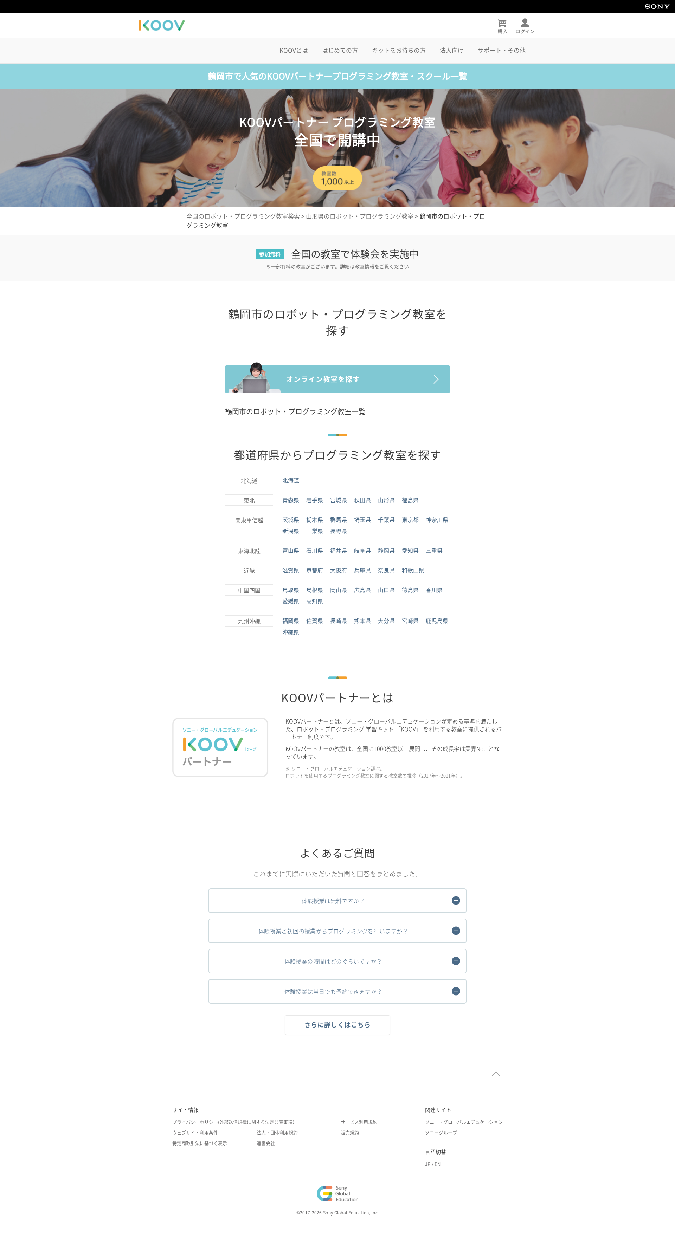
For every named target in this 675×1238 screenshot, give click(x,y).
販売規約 (350, 1132)
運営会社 (266, 1143)
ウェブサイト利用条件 (195, 1132)
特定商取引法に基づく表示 (199, 1143)
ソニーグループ (441, 1132)
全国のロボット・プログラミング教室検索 (243, 216)
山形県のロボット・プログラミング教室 (359, 216)
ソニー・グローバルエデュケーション (464, 1122)
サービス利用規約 (359, 1122)
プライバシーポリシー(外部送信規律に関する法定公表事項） (234, 1122)
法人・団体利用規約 (277, 1132)
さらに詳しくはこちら (337, 1025)
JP (427, 1164)
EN (438, 1164)
